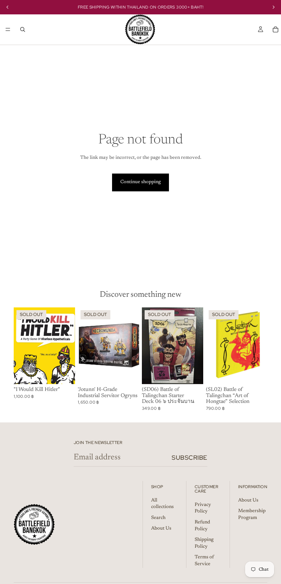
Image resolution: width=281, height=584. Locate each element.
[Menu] (8, 29)
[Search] (22, 29)
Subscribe (189, 457)
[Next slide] (131, 345)
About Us (161, 528)
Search (158, 518)
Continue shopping (140, 182)
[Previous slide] (85, 345)
